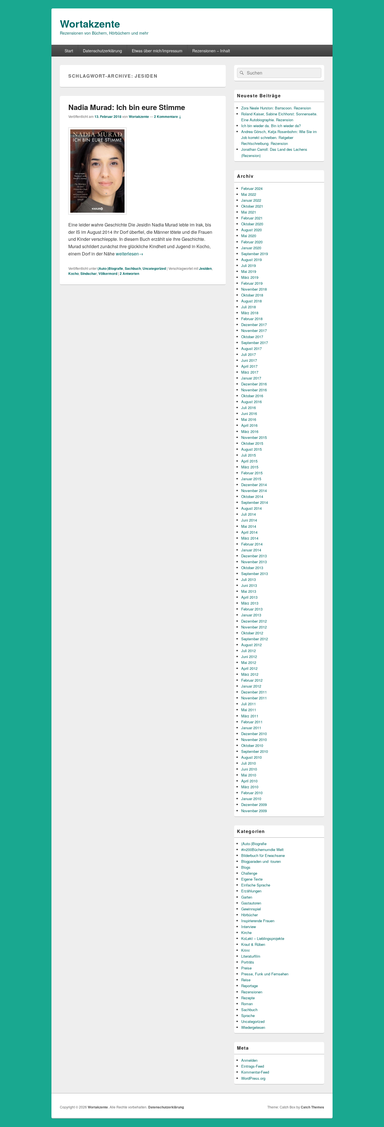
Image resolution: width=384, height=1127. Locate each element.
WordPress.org (253, 1078)
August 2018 (251, 301)
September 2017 (254, 342)
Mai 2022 (248, 194)
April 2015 (249, 461)
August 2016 (251, 401)
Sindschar (88, 273)
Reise (245, 979)
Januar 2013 (251, 615)
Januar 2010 (251, 798)
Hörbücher (249, 914)
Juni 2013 (249, 585)
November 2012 (254, 627)
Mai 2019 (248, 271)
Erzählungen (251, 890)
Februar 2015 (252, 472)
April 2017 (249, 366)
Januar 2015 (251, 478)
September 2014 (254, 502)
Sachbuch (133, 268)
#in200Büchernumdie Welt (262, 849)
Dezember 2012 (254, 621)
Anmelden (249, 1060)
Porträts (247, 962)
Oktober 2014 (252, 496)
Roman (247, 1003)
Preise (246, 968)
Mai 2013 (248, 591)
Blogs (245, 867)
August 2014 (251, 508)
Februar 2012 (252, 680)
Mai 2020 (248, 235)
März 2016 (249, 431)
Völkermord (107, 273)
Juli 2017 (248, 354)
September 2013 (254, 573)
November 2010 (254, 739)
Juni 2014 (249, 520)
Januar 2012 (251, 686)
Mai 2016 (248, 419)
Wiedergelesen (253, 1027)
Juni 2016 (249, 413)
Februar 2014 (252, 544)
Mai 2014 (248, 526)
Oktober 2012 (252, 633)
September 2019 (254, 253)
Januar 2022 (251, 200)
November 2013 (254, 561)
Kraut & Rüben (253, 944)
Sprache (248, 1015)
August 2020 (251, 229)
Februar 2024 (252, 188)
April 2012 (249, 668)
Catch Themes (312, 1107)
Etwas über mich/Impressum (157, 50)
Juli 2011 (248, 703)
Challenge (249, 873)
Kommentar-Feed (255, 1072)
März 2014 (249, 538)
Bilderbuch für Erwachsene (263, 855)
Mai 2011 (248, 709)
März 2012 (249, 674)
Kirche (246, 932)
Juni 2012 (249, 656)
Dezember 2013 (254, 555)
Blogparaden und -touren (261, 861)
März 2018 (249, 312)
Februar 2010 (252, 792)
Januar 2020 (251, 247)
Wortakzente (90, 23)
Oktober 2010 (252, 745)
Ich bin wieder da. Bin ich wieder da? (271, 125)
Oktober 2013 (252, 567)
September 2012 (254, 638)
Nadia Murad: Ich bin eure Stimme (126, 107)
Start (69, 50)
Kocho (73, 273)
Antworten (129, 273)
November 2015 (254, 437)
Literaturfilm (250, 956)
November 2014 (254, 490)
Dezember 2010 (254, 733)
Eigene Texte (252, 879)
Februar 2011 (252, 721)
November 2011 (254, 698)
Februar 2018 (252, 318)
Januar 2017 (251, 378)
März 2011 (249, 716)
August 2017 (251, 348)
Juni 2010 (249, 769)
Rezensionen (251, 991)
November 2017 (254, 330)
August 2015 (251, 449)
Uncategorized (154, 268)
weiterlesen (129, 253)
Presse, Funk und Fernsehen (264, 973)
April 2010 (249, 780)
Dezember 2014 (254, 484)
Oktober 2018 (252, 295)
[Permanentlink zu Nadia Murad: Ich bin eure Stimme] (97, 217)
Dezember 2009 (254, 804)
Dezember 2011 (254, 692)
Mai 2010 (248, 775)
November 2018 (254, 289)
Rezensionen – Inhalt (211, 50)
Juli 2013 (248, 579)
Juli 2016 (248, 407)
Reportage (249, 985)
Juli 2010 (248, 763)
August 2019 (251, 259)
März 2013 (249, 603)
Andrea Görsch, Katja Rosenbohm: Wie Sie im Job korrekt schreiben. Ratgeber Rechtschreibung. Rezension (279, 137)
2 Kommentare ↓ (167, 116)
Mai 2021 (248, 212)
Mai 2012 (248, 662)
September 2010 (254, 751)
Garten (246, 897)
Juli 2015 (248, 455)
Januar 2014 (251, 550)
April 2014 (249, 532)
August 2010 (251, 757)
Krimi (245, 950)
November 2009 (254, 810)
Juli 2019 (248, 265)
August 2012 (251, 644)
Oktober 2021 (252, 206)
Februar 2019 (252, 283)
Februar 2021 (252, 218)
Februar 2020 (252, 241)
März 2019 (249, 277)
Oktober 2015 (252, 443)
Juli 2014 (248, 514)
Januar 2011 (251, 727)
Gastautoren (251, 903)
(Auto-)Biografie (110, 268)
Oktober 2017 (252, 336)
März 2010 (249, 786)
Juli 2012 (248, 650)
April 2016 (249, 425)
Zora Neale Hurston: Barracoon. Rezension (276, 108)
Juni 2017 (249, 360)
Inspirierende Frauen (257, 920)
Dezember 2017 (254, 324)
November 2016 (254, 389)
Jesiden (205, 268)
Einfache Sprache (255, 885)
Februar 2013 (252, 609)
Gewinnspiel (251, 909)
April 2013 (249, 597)
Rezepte (248, 997)
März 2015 (249, 467)
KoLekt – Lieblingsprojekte (262, 938)
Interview (248, 926)
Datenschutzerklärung (102, 50)
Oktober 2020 (252, 223)
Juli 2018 (248, 306)
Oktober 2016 (252, 395)
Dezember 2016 (254, 384)
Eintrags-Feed (252, 1066)
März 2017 (249, 372)
